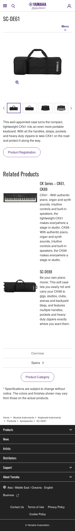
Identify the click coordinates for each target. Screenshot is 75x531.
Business (8, 495)
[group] (14, 108)
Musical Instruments (23, 417)
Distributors (9, 458)
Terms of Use (36, 507)
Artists (7, 448)
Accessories (26, 420)
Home (6, 417)
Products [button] (8, 429)
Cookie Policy (37, 514)
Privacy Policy (56, 507)
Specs (35, 362)
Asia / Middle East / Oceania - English (30, 487)
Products (11, 420)
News (6, 439)
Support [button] (7, 467)
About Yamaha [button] (11, 477)
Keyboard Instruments (49, 417)
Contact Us (17, 507)
